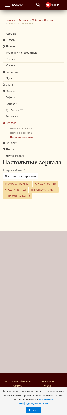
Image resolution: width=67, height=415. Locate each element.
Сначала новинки (17, 183)
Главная (10, 20)
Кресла (10, 59)
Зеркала (49, 20)
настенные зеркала (21, 132)
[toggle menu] (7, 5)
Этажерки (12, 116)
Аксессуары (47, 381)
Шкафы (10, 40)
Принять (33, 410)
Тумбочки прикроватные (21, 52)
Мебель (36, 20)
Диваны (11, 46)
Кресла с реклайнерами (17, 381)
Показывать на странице (20, 176)
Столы (10, 84)
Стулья (10, 91)
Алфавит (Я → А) (15, 189)
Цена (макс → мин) (43, 189)
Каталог (23, 20)
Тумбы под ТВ (14, 110)
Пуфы (9, 78)
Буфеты (11, 97)
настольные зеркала (21, 137)
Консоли (11, 104)
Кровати (11, 33)
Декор (10, 149)
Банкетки (12, 72)
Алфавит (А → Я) (45, 183)
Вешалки (11, 143)
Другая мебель (15, 155)
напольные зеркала (21, 128)
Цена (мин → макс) (17, 196)
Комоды (11, 65)
